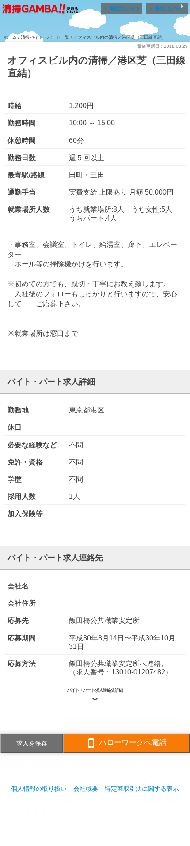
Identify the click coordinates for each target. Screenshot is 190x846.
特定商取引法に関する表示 (142, 788)
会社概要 (85, 788)
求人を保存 (31, 743)
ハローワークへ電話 (126, 743)
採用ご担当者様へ (95, 815)
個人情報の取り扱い (39, 788)
